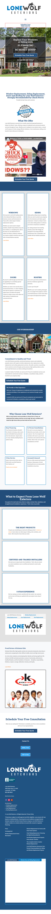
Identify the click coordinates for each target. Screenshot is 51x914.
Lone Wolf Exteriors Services (14, 615)
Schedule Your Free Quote (24, 55)
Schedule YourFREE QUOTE (25, 25)
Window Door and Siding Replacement (30, 860)
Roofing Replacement (11, 810)
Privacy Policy (30, 814)
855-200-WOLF (28, 60)
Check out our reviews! (11, 467)
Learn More (6, 240)
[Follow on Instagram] (9, 800)
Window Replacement (30, 615)
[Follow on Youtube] (12, 800)
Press (6, 828)
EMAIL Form (25, 747)
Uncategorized (8, 831)
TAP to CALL (25, 754)
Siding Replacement (12, 617)
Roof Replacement (38, 617)
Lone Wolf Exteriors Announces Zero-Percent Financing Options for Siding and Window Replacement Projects (36, 848)
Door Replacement (25, 617)
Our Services (8, 803)
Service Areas (10, 796)
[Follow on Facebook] (6, 800)
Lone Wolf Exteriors (12, 860)
